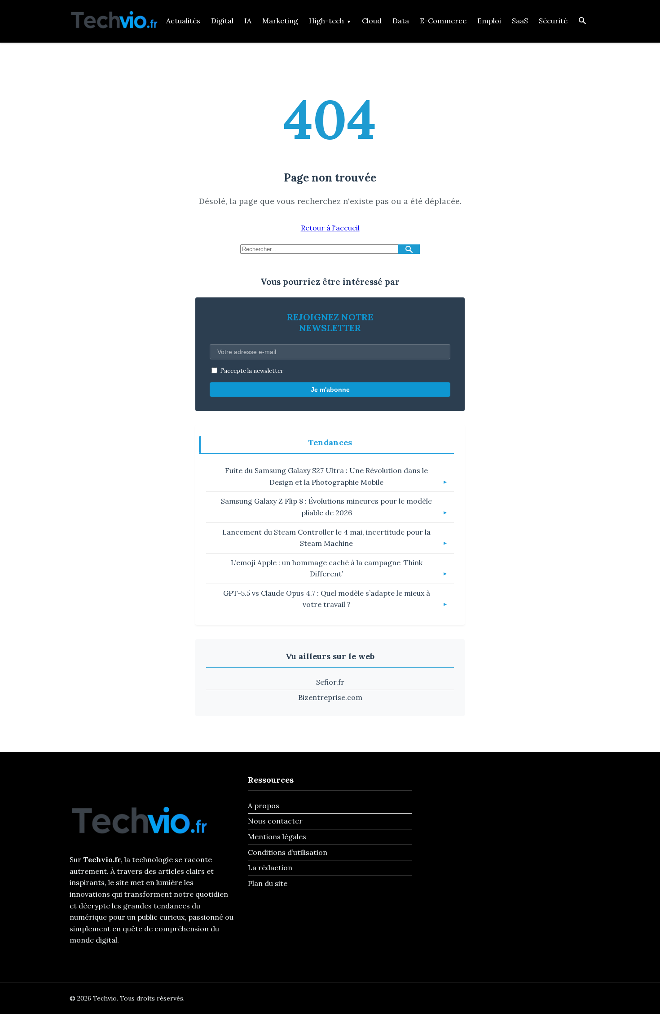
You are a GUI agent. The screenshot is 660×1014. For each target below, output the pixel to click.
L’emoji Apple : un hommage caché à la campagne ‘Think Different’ (326, 568)
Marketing (280, 20)
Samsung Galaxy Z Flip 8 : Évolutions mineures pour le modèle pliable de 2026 (326, 506)
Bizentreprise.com (330, 697)
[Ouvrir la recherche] (582, 21)
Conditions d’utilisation (287, 852)
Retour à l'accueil (330, 227)
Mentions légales (277, 836)
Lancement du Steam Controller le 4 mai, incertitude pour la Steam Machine (326, 537)
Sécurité (553, 20)
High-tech (326, 20)
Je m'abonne (330, 389)
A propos (263, 805)
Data (400, 20)
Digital (222, 20)
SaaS (520, 20)
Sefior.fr (330, 681)
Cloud (372, 20)
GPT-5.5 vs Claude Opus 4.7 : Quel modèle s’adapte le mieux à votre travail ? (326, 599)
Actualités (183, 20)
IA (247, 20)
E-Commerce (443, 20)
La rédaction (270, 867)
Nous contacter (275, 820)
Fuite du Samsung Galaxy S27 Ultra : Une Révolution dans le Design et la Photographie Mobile (326, 476)
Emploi (489, 20)
